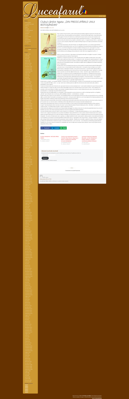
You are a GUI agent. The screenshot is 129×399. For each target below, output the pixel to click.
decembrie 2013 (28, 290)
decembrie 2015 (28, 253)
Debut (26, 27)
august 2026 (27, 54)
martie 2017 (27, 229)
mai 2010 (27, 357)
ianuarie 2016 (28, 251)
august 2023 (27, 110)
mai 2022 (27, 133)
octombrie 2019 (28, 181)
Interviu (26, 38)
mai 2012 (27, 319)
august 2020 (27, 165)
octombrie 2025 (28, 69)
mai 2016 (27, 245)
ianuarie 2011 (28, 344)
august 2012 (27, 315)
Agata (47, 27)
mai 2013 (27, 301)
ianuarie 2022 (28, 139)
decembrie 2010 (28, 346)
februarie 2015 (28, 268)
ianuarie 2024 (28, 102)
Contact (27, 42)
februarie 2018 (28, 212)
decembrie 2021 (28, 141)
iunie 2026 (27, 57)
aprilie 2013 (27, 302)
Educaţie (27, 29)
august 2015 (27, 259)
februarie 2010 (28, 361)
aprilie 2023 (27, 116)
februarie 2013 (28, 305)
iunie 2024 (27, 94)
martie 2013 (27, 304)
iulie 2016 (27, 242)
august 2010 (27, 352)
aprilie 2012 (27, 321)
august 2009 (27, 371)
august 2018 (27, 203)
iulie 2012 (27, 316)
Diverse (26, 35)
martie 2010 (27, 360)
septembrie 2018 (28, 201)
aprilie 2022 (27, 134)
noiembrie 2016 (28, 235)
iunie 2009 (27, 374)
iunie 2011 (27, 336)
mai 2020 (27, 170)
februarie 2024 (28, 100)
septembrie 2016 (28, 239)
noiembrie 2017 (28, 217)
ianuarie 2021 (28, 158)
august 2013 (27, 296)
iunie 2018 (27, 206)
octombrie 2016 (28, 237)
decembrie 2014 (28, 271)
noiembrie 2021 (28, 142)
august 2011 (27, 333)
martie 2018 (27, 211)
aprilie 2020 (27, 172)
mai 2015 (27, 263)
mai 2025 (27, 77)
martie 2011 (27, 341)
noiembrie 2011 (28, 329)
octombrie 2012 (28, 312)
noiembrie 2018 (28, 198)
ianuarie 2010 (28, 363)
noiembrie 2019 (28, 179)
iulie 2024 (27, 93)
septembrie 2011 (28, 332)
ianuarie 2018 (28, 214)
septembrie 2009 (28, 369)
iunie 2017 (27, 224)
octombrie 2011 (28, 330)
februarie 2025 (28, 82)
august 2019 (27, 184)
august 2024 (27, 91)
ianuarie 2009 (28, 381)
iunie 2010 (27, 355)
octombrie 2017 (28, 218)
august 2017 (27, 221)
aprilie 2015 (27, 265)
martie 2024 (27, 99)
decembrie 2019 (28, 178)
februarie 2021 (28, 156)
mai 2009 (27, 375)
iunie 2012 (27, 318)
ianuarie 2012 (28, 325)
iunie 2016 (27, 243)
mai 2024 (27, 96)
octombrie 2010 (28, 349)
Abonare (45, 158)
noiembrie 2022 (28, 124)
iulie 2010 (27, 353)
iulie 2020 (27, 167)
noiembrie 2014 (28, 273)
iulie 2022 (27, 130)
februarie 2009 (28, 380)
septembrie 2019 (28, 183)
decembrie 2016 (28, 234)
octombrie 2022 (28, 125)
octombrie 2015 (28, 256)
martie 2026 (27, 61)
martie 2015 (27, 266)
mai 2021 (27, 152)
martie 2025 (27, 80)
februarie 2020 (28, 175)
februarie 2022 (28, 138)
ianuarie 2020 (28, 176)
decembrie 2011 (28, 327)
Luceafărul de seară (29, 24)
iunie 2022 (27, 131)
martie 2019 (27, 192)
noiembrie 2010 (28, 347)
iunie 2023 (27, 113)
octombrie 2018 (28, 200)
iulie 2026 (27, 55)
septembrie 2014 (28, 276)
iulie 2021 (27, 148)
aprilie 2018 (27, 209)
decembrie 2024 (28, 85)
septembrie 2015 (28, 257)
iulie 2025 (27, 74)
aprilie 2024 (27, 97)
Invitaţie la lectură (29, 30)
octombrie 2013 (28, 293)
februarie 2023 (28, 119)
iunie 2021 (27, 150)
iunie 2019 (27, 187)
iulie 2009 (27, 372)
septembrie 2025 (28, 71)
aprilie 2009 (27, 377)
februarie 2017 (28, 231)
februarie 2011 (28, 343)
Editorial (27, 25)
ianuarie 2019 (28, 195)
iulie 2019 (27, 186)
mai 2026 (27, 58)
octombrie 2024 (28, 88)
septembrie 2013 (28, 294)
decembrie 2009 (28, 364)
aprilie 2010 (27, 358)
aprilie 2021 (27, 153)
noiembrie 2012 (28, 310)
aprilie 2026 (27, 60)
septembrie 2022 (28, 127)
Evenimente (27, 39)
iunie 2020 (27, 169)
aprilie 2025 (27, 78)
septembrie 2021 (28, 145)
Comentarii (27, 32)
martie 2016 (27, 248)
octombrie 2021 (28, 144)
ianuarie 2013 (28, 307)
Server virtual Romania (97, 398)
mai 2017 (27, 226)
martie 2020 (27, 173)
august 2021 (27, 147)
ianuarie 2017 (28, 232)
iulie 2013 (27, 298)
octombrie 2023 (28, 106)
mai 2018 (27, 207)
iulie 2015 (27, 260)
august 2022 (27, 128)
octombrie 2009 (28, 367)
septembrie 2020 (28, 164)
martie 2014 (27, 285)
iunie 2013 (27, 299)
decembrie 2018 (28, 197)
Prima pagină (28, 22)
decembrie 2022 (28, 122)
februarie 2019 (28, 193)
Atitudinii (27, 33)
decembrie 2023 (28, 103)
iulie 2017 (27, 223)
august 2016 (27, 240)
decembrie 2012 (28, 308)
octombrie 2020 (28, 162)
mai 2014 (27, 282)
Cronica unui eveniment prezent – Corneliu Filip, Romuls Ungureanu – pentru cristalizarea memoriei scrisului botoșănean (70, 139)
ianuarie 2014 (28, 288)
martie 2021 (27, 155)
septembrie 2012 (28, 313)
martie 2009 (27, 378)
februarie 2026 (28, 63)
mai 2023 (27, 114)
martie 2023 (27, 117)
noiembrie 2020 (28, 161)
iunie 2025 (27, 75)
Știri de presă (28, 41)
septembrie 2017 (28, 220)
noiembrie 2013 (28, 291)
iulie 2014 (27, 279)
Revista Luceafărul (87, 395)
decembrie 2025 (28, 66)
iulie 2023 (27, 111)
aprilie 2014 (27, 284)
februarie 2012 (28, 324)
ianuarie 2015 (28, 270)
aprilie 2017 (27, 228)
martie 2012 (27, 322)
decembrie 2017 (28, 215)
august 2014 (27, 277)
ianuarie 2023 (28, 120)
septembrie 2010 (28, 350)
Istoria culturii (28, 36)
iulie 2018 (27, 204)
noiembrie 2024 (28, 86)
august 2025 (27, 72)
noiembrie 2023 (28, 105)
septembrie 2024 (28, 89)
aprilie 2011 (27, 339)
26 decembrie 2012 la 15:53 (45, 179)
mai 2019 (27, 189)
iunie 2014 (27, 280)
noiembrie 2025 (28, 68)
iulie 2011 (27, 335)
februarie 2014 (28, 287)
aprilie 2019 (27, 190)
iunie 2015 (27, 262)
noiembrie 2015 (28, 254)
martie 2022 (27, 136)
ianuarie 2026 (28, 65)
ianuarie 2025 (28, 83)
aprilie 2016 (27, 246)
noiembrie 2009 (28, 366)
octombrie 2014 (28, 274)
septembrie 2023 (28, 108)
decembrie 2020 (28, 159)
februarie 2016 (28, 249)
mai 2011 (27, 338)
